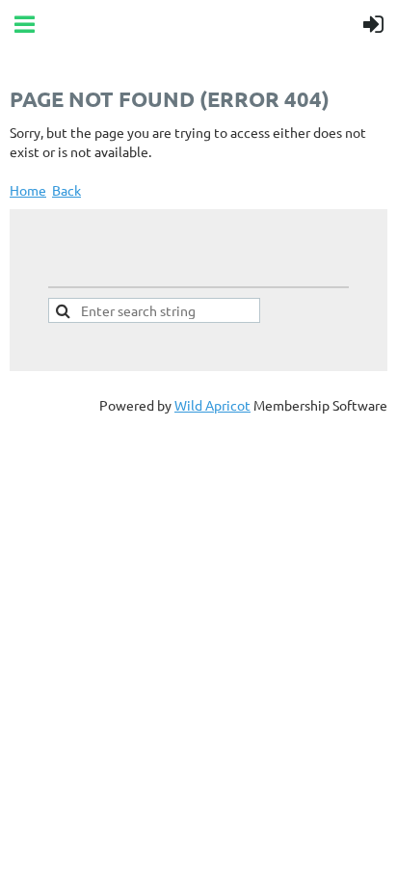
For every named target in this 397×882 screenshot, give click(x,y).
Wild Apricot (212, 405)
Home (28, 190)
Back (66, 190)
